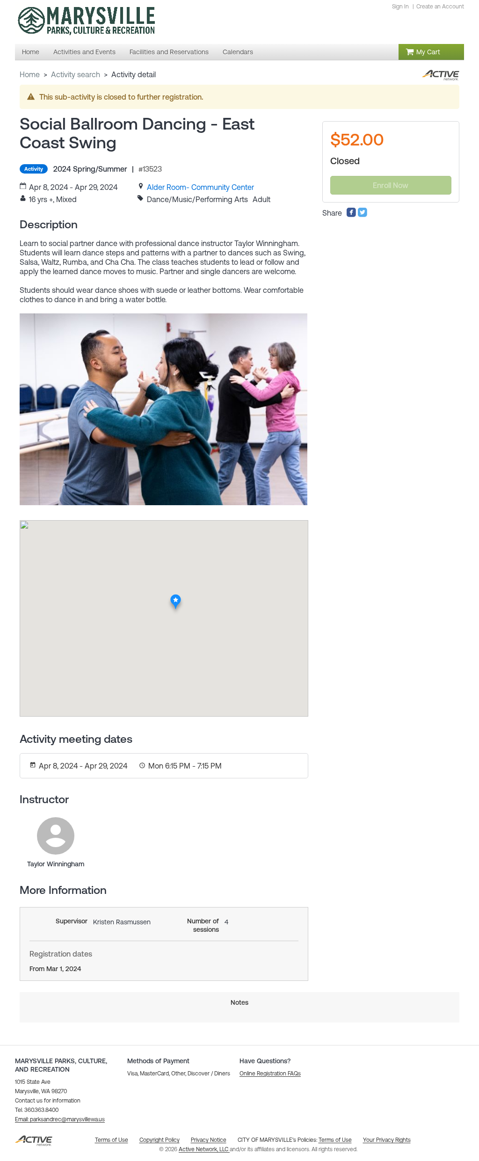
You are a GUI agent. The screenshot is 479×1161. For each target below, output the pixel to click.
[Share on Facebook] (351, 214)
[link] (200, 187)
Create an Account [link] (440, 6)
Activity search (75, 74)
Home (30, 74)
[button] (60, 1119)
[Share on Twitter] (362, 214)
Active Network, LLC (204, 1149)
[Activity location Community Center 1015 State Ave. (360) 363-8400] (176, 597)
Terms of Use (335, 1140)
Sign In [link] (400, 6)
